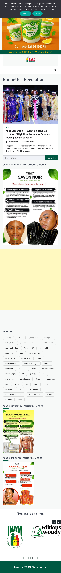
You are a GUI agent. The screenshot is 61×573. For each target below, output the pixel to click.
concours (9, 353)
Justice (33, 373)
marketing (9, 378)
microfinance (25, 378)
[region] (30, 25)
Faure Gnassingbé (31, 363)
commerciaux (48, 342)
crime (21, 353)
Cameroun (48, 337)
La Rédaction (13, 141)
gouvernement (48, 368)
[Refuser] (57, 9)
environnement (11, 363)
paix (26, 384)
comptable (44, 348)
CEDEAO (23, 342)
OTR (17, 384)
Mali (43, 373)
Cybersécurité (34, 353)
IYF (23, 373)
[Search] (55, 70)
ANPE (19, 337)
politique (8, 389)
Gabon (22, 368)
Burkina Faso (33, 337)
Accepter (25, 13)
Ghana (33, 368)
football (47, 363)
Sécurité (8, 399)
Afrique (8, 337)
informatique (10, 373)
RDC (20, 389)
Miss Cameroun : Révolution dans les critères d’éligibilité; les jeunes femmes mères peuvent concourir (28, 134)
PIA (35, 384)
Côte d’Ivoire (10, 358)
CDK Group (9, 342)
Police (45, 384)
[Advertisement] (30, 279)
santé (49, 394)
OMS (7, 384)
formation (9, 368)
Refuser (37, 13)
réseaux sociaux (35, 394)
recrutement (33, 389)
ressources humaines (13, 394)
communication (11, 348)
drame (38, 358)
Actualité (10, 127)
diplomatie (25, 358)
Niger (38, 378)
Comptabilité (29, 348)
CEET (34, 342)
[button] (54, 522)
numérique (51, 378)
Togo (20, 399)
